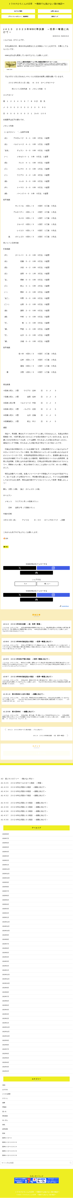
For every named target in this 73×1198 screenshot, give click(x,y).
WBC (6, 546)
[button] (47, 584)
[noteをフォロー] (36, 573)
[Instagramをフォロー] (53, 568)
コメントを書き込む (36, 753)
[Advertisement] (36, 554)
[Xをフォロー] (19, 568)
